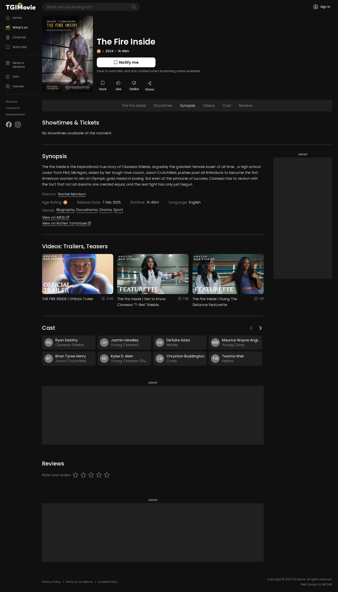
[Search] (134, 7)
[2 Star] (83, 475)
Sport (118, 209)
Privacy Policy (51, 582)
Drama (105, 209)
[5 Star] (107, 475)
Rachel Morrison (72, 194)
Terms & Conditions (79, 582)
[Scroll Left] (251, 328)
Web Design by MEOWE (316, 584)
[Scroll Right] (260, 328)
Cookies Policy (108, 582)
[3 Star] (91, 475)
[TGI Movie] (21, 6)
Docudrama (87, 209)
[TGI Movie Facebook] (9, 124)
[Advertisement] (153, 415)
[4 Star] (99, 475)
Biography (65, 209)
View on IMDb (54, 217)
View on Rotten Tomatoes (65, 223)
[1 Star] (75, 475)
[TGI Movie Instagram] (18, 124)
